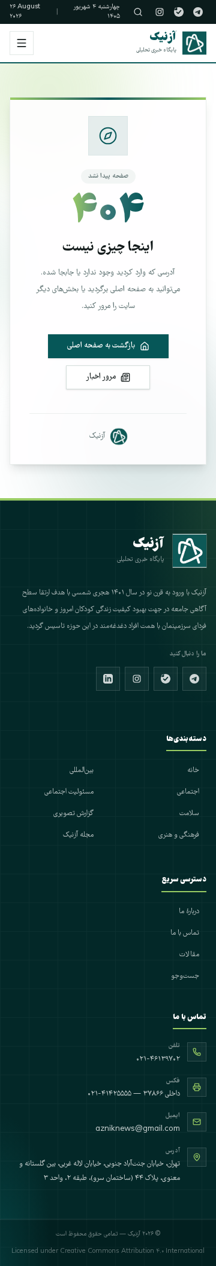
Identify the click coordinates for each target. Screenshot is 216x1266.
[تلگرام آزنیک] (198, 12)
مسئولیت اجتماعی (69, 792)
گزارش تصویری (73, 814)
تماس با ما (184, 933)
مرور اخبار (101, 377)
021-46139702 (158, 1059)
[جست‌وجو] (138, 12)
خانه (193, 770)
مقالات (189, 955)
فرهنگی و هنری (178, 835)
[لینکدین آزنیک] (108, 679)
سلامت (189, 814)
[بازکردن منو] (22, 43)
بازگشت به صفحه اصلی (101, 346)
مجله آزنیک (78, 835)
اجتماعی (188, 792)
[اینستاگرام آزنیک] (159, 12)
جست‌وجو (185, 976)
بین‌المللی (82, 770)
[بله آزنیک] (166, 679)
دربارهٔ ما (189, 912)
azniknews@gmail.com (137, 1129)
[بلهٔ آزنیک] (178, 12)
